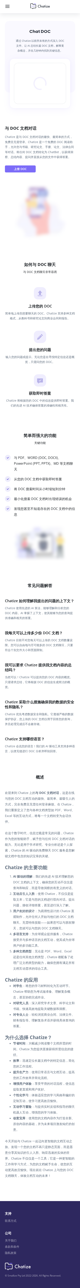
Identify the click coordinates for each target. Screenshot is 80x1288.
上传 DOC (20, 169)
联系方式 (10, 1221)
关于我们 (10, 1240)
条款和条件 (12, 1247)
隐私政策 (10, 1253)
